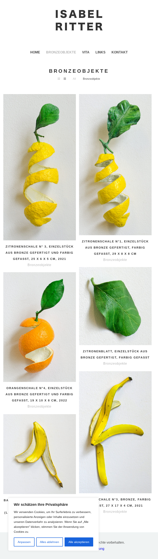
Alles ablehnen (49, 542)
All (74, 78)
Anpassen (24, 542)
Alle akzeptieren (79, 542)
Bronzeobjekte (91, 78)
